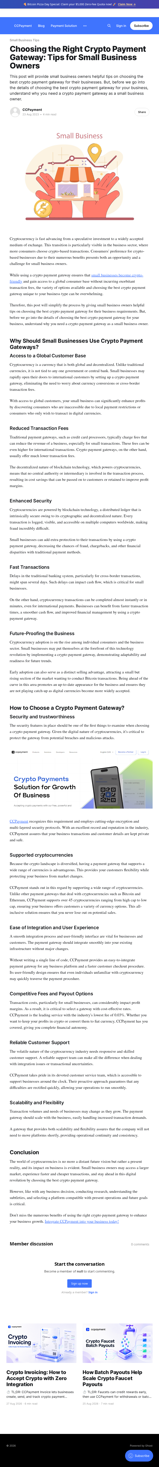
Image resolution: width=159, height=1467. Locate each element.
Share (142, 112)
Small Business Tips (24, 40)
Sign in (121, 26)
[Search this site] (109, 26)
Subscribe (141, 26)
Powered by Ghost (141, 1445)
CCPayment (23, 26)
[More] (85, 26)
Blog (41, 26)
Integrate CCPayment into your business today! (82, 1221)
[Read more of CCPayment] (15, 112)
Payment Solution (64, 26)
